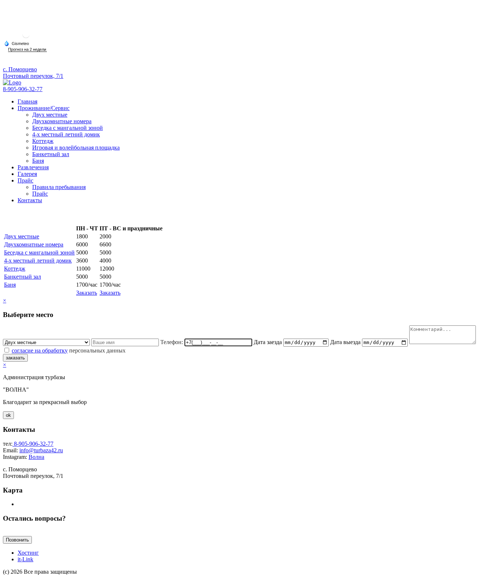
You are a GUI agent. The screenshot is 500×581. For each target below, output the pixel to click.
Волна (36, 457)
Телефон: (171, 342)
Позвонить (17, 540)
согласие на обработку (40, 350)
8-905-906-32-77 (22, 89)
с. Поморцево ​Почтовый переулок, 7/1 (33, 72)
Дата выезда (345, 342)
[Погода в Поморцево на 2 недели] (27, 49)
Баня (38, 161)
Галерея (27, 174)
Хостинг (28, 553)
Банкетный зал (50, 154)
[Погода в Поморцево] (26, 37)
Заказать (86, 293)
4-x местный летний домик (66, 134)
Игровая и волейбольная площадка (76, 147)
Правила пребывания (59, 187)
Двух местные (49, 115)
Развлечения (33, 167)
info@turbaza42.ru (41, 450)
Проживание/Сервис (44, 108)
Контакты (30, 200)
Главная (27, 101)
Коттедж (42, 141)
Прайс (25, 180)
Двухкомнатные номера (62, 121)
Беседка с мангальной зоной (67, 128)
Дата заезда (268, 342)
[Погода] (16, 43)
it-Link (25, 559)
